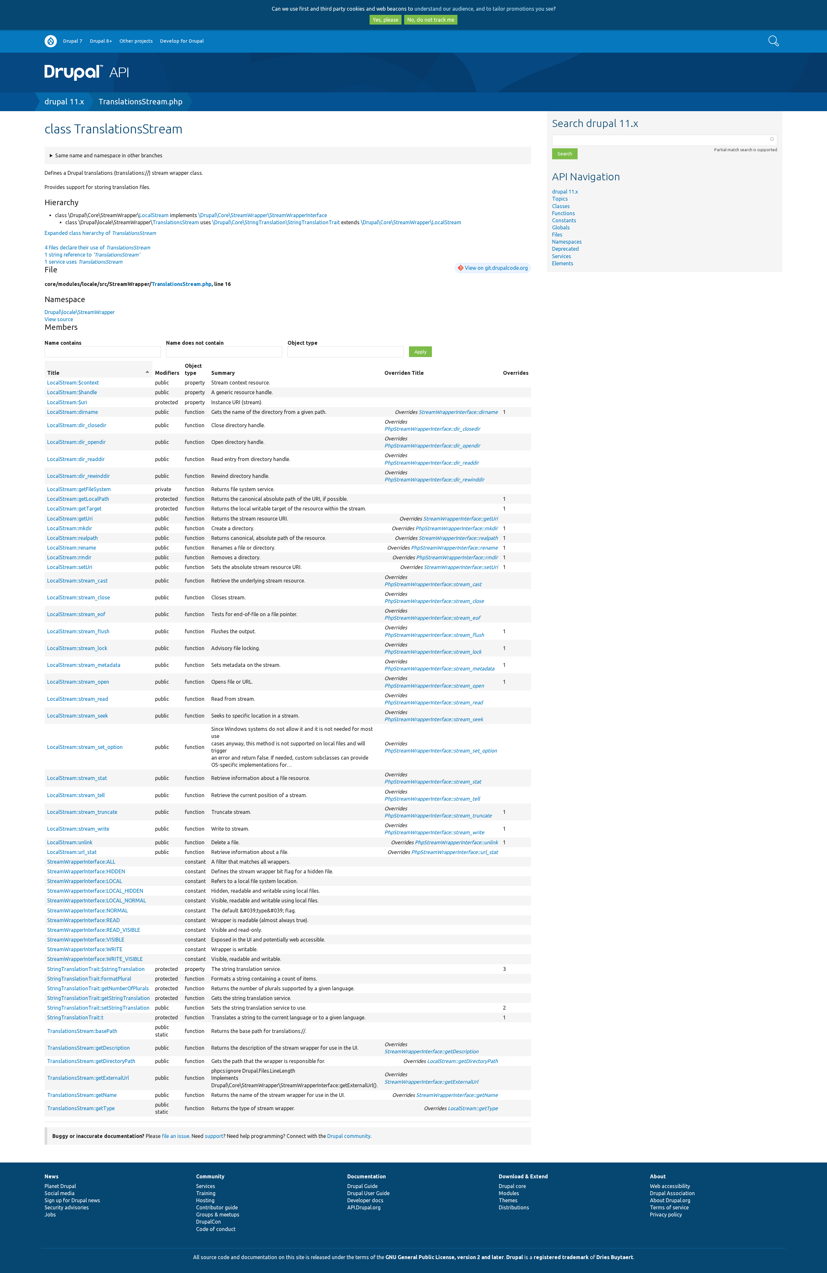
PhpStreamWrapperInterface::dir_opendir (432, 445)
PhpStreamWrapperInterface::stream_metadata (439, 668)
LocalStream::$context (73, 382)
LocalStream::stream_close (78, 597)
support (214, 1136)
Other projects (136, 41)
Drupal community (349, 1136)
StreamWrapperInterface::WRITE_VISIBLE (95, 959)
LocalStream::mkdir (69, 528)
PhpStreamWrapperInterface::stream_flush (434, 635)
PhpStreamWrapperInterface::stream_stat (432, 781)
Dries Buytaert (614, 1257)
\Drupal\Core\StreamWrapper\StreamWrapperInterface (262, 215)
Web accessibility (670, 1186)
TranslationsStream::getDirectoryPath (91, 1061)
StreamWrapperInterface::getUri (460, 518)
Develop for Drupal (182, 41)
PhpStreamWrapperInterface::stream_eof (432, 618)
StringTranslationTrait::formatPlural (89, 979)
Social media (60, 1193)
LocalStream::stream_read (77, 699)
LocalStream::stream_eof (76, 614)
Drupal (514, 1257)
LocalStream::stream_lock (77, 648)
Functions (563, 213)
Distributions (514, 1207)
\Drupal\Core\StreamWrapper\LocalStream (411, 222)
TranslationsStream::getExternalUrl (88, 1078)
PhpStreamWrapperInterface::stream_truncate (438, 815)
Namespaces (567, 242)
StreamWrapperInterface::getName (457, 1095)
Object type (303, 343)
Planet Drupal (60, 1186)
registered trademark (561, 1257)
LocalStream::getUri (70, 518)
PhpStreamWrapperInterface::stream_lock (432, 652)
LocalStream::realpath (72, 538)
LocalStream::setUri (69, 567)
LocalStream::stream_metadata (83, 665)
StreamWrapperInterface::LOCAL (84, 881)
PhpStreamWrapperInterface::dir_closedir (432, 429)
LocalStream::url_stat (72, 852)
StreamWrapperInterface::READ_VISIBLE (93, 930)
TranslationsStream (175, 222)
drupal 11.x (64, 101)
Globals (561, 227)
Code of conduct (216, 1229)
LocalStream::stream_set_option (85, 747)
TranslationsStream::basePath (82, 1031)
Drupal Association (672, 1193)
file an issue (175, 1136)
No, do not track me (430, 20)
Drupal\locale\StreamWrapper (80, 312)
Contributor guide (217, 1207)
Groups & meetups (217, 1214)
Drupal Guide (362, 1186)
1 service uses (83, 262)
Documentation (366, 1176)
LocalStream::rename (71, 548)
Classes (561, 206)
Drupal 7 (72, 41)
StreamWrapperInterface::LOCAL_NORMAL (96, 900)
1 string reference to (92, 255)
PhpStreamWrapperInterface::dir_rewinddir (434, 479)
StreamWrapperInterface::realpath (458, 538)
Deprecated (565, 249)
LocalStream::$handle (72, 392)
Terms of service (669, 1207)
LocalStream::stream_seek (77, 716)
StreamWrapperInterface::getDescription (431, 1051)
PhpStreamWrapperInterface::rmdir (457, 557)
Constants (564, 220)
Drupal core (512, 1186)
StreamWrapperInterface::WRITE (84, 949)
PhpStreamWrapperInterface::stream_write (434, 832)
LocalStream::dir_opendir (76, 442)
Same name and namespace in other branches (108, 155)
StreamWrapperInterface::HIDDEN (86, 871)
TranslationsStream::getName (82, 1095)
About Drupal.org (670, 1200)
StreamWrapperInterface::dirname (458, 412)
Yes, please (385, 20)
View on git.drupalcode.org (496, 268)
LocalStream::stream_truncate (82, 812)
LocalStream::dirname (72, 412)
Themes (508, 1200)
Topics (560, 199)
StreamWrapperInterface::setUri (461, 567)
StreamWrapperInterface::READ (83, 920)
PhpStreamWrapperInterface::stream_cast (432, 584)
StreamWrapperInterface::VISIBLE (85, 939)
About (658, 1176)
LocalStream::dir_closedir (76, 425)
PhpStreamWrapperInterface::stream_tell (432, 799)
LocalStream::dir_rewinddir (78, 476)
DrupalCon (208, 1222)
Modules (509, 1193)
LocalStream (154, 215)
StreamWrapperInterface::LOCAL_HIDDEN (95, 891)
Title (98, 373)
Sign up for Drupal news (72, 1200)
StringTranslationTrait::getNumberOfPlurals (98, 988)
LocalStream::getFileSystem (79, 489)
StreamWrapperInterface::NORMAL (87, 910)
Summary (223, 373)
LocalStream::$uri (67, 402)
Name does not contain (195, 343)
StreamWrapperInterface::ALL (81, 862)
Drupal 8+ (101, 41)
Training (205, 1193)
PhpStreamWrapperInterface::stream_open (434, 686)
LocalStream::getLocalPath (78, 499)
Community (210, 1176)
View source (59, 319)
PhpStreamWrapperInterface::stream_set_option (440, 750)
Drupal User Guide (368, 1193)
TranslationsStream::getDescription (88, 1048)
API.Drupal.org (364, 1207)
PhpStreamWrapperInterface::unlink (456, 842)
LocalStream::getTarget (74, 508)
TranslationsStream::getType (81, 1108)
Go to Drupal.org (51, 41)
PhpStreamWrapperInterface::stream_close (434, 601)
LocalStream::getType (473, 1108)
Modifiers (167, 373)
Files (557, 234)
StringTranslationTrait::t (75, 1017)
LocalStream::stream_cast (77, 581)
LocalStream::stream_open (78, 682)
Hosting (205, 1200)
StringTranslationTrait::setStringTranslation (98, 1008)
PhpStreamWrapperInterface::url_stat (454, 852)
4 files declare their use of (97, 247)
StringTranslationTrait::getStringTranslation (98, 998)
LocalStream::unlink (69, 842)
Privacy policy (666, 1214)
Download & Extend (523, 1176)
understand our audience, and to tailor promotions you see (483, 9)
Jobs (50, 1214)
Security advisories (67, 1207)
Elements (562, 263)
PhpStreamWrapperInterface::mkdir (456, 528)
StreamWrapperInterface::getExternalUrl (431, 1082)
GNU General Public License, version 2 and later (444, 1257)
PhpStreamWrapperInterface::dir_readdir (431, 463)
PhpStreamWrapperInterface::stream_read (433, 702)
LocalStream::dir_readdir (76, 459)
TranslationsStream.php (141, 101)
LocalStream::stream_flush (78, 631)
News (51, 1176)
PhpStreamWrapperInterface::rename (454, 548)
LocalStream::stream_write (78, 829)
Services (561, 256)
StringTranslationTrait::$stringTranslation (96, 969)
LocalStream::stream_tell (76, 795)
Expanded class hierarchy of (100, 233)
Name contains (63, 343)
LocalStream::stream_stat (77, 778)
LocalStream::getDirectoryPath (462, 1061)
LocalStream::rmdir (69, 557)
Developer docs (365, 1200)
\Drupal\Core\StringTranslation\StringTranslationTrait (276, 222)
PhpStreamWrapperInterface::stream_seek (433, 719)
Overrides (516, 373)
